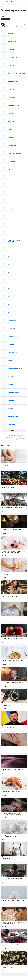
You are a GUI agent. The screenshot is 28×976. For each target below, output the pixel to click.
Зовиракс (10, 193)
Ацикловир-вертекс (13, 105)
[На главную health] (9, 1)
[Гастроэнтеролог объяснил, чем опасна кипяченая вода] (14, 852)
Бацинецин (11, 65)
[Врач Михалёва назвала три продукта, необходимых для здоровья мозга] (14, 787)
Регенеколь (11, 97)
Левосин (10, 288)
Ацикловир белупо (13, 392)
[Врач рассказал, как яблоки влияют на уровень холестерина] (14, 481)
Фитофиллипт (12, 161)
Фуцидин (10, 265)
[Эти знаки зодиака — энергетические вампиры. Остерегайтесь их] (14, 590)
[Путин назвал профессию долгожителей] (14, 677)
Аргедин (10, 312)
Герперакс (11, 137)
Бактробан (11, 344)
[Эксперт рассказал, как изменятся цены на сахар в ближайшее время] (14, 830)
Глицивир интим (12, 57)
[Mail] (4, 1)
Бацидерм (11, 49)
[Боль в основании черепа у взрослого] (14, 874)
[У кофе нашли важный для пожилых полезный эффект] (14, 699)
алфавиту (13, 19)
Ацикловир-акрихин (13, 225)
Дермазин (11, 272)
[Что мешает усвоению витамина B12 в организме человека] (14, 961)
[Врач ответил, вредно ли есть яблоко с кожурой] (14, 634)
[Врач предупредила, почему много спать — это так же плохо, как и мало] (14, 612)
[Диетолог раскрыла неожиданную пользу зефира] (14, 896)
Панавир (10, 217)
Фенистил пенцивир (13, 304)
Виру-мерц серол (13, 416)
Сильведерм (11, 424)
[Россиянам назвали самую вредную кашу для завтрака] (14, 939)
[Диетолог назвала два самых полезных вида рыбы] (14, 656)
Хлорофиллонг (12, 41)
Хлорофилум (11, 129)
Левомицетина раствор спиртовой (14, 241)
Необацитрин (12, 145)
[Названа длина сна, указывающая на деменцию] (14, 525)
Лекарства (3, 5)
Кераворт (10, 113)
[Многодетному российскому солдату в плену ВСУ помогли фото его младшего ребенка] (14, 503)
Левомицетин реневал (14, 153)
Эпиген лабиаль (12, 336)
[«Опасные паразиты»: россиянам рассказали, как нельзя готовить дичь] (14, 808)
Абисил (10, 360)
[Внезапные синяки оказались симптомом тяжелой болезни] (14, 743)
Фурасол (10, 384)
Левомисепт (11, 328)
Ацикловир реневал (13, 81)
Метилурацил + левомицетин (16, 73)
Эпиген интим (12, 320)
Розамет (10, 33)
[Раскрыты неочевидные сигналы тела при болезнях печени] (14, 459)
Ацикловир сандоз (13, 400)
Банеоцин (10, 408)
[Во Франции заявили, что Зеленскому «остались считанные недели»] (14, 721)
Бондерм (10, 177)
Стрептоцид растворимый (15, 368)
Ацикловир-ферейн (13, 233)
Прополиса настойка (14, 201)
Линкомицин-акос (13, 352)
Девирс (10, 257)
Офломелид (11, 169)
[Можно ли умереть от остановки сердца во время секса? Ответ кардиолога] (14, 546)
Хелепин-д (11, 280)
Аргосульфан (11, 209)
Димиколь (11, 121)
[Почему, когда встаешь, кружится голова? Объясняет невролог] (14, 765)
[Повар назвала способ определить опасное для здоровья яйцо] (14, 568)
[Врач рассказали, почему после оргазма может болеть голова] (14, 917)
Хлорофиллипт (12, 249)
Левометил (11, 185)
